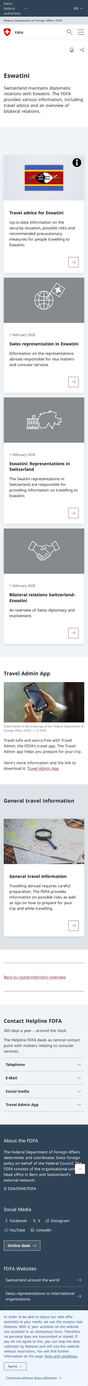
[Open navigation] (81, 32)
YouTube (17, 1230)
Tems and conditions (60, 1356)
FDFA (19, 32)
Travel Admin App (43, 768)
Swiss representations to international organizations (40, 1296)
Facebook (18, 1220)
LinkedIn (43, 1230)
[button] (80, 1169)
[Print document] (71, 50)
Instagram (60, 1220)
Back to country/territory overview (35, 977)
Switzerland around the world (32, 1280)
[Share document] (82, 50)
